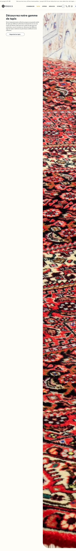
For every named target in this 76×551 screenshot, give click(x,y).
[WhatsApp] (72, 6)
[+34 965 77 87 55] (66, 6)
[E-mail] (69, 6)
